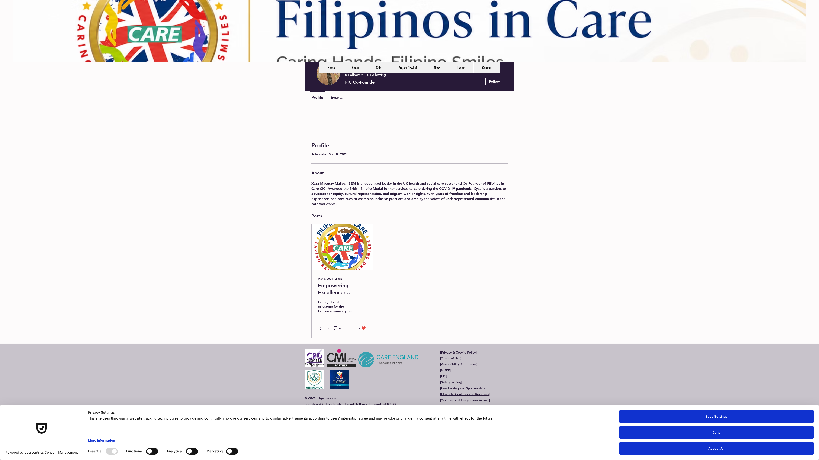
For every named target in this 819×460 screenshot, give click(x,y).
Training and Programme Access (465, 400)
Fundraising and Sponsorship (463, 388)
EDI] (444, 376)
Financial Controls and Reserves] (465, 394)
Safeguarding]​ (451, 382)
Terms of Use (450, 358)
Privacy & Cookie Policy (458, 352)
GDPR (445, 370)
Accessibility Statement (458, 364)
